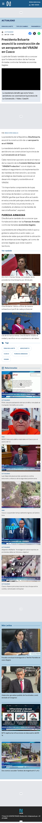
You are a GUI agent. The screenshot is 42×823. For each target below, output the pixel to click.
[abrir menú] (3, 3)
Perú (3, 437)
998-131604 (35, 5)
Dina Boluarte (7, 26)
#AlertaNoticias (34, 2)
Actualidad (9, 32)
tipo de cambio (22, 26)
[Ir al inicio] (9, 3)
